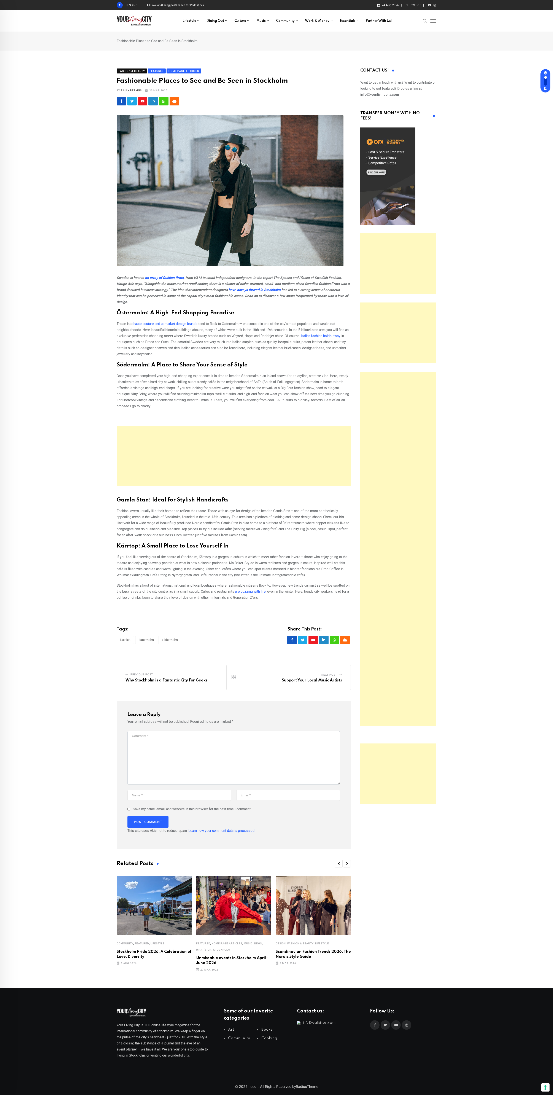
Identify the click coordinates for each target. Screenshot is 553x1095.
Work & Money (317, 21)
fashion (125, 639)
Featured (142, 943)
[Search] (425, 20)
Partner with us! (379, 21)
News (258, 943)
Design (281, 943)
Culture (240, 21)
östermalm (146, 639)
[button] (339, 863)
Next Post (329, 674)
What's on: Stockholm (213, 949)
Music (261, 21)
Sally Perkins (131, 90)
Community (285, 21)
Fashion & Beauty (300, 943)
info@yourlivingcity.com (319, 1022)
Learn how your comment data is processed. (221, 831)
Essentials (347, 21)
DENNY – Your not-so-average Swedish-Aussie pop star (181, 5)
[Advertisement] (234, 456)
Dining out (215, 21)
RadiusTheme (307, 1086)
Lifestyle (189, 21)
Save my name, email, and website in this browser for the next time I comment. (192, 809)
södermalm (170, 639)
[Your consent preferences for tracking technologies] (545, 1087)
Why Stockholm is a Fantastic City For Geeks (166, 680)
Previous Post (141, 674)
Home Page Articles (227, 943)
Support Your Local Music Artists (312, 680)
